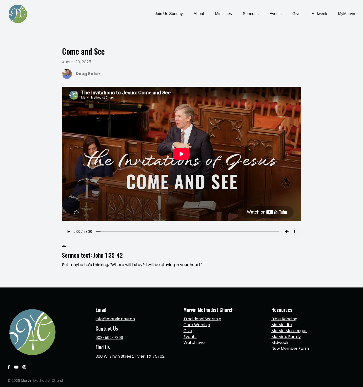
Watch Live (194, 342)
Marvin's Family (286, 336)
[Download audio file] (64, 245)
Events (190, 336)
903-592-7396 (109, 337)
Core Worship (196, 325)
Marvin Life (281, 325)
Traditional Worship (202, 319)
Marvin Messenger (289, 331)
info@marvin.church (115, 319)
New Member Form (290, 348)
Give (187, 331)
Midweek (279, 342)
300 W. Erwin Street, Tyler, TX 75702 (130, 356)
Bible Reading (284, 319)
